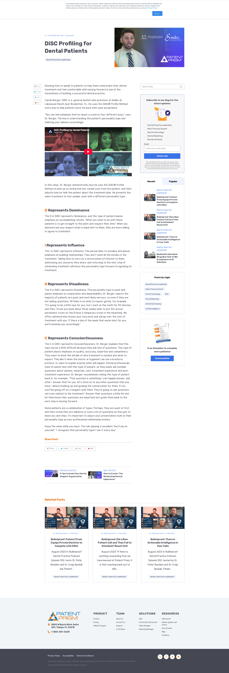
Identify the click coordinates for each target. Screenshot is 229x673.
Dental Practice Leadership (58, 60)
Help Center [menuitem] (166, 619)
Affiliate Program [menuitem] (99, 626)
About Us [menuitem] (119, 619)
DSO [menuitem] (140, 619)
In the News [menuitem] (120, 629)
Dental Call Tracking (153, 304)
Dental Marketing (152, 299)
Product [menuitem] (96, 619)
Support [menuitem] (119, 626)
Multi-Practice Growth (154, 289)
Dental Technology (153, 294)
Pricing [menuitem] (96, 622)
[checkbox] (162, 132)
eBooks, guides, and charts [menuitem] (169, 623)
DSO (166, 294)
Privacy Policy (152, 8)
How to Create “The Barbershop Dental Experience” (113, 476)
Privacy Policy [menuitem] (54, 656)
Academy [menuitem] (165, 635)
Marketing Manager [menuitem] (146, 629)
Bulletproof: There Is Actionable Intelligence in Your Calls (168, 239)
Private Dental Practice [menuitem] (148, 622)
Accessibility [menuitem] (68, 656)
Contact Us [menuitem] (120, 622)
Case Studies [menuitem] (167, 628)
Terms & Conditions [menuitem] (85, 656)
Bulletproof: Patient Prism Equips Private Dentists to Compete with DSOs (66, 542)
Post (38, 97)
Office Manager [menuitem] (144, 626)
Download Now (162, 358)
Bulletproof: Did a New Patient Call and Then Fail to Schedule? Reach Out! (115, 542)
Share (38, 86)
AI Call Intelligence (153, 309)
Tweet (38, 92)
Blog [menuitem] (163, 632)
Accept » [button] (157, 13)
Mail (38, 103)
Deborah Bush (60, 533)
